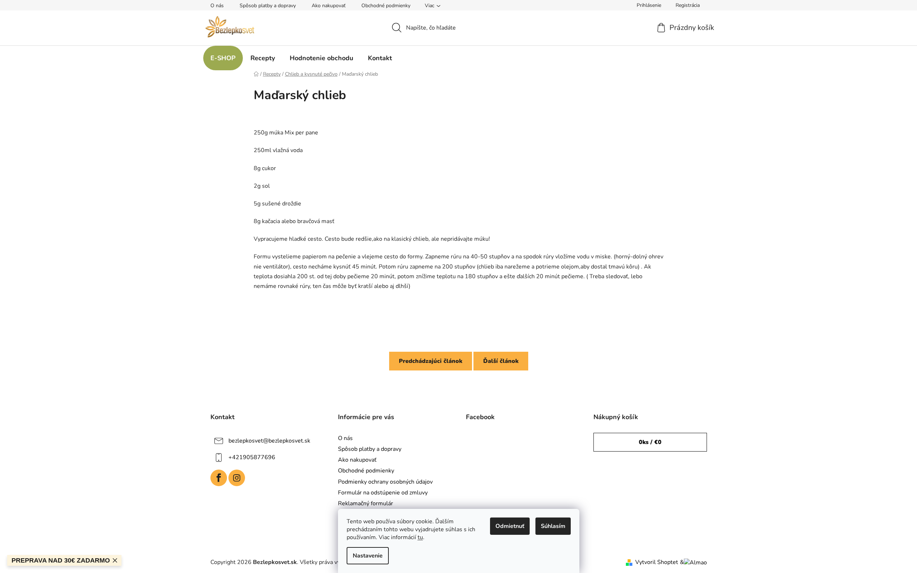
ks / (650, 442)
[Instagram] (236, 478)
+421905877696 (251, 457)
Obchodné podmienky (385, 5)
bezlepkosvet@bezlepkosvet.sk (269, 441)
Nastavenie (368, 556)
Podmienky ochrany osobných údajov (385, 482)
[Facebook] (218, 478)
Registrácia (688, 5)
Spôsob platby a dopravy (268, 5)
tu (420, 537)
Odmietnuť (509, 526)
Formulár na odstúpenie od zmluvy (383, 493)
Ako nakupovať (329, 5)
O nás (217, 5)
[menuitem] (223, 58)
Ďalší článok (500, 361)
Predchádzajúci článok (430, 361)
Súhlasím (553, 526)
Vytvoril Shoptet (656, 562)
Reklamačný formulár (365, 503)
